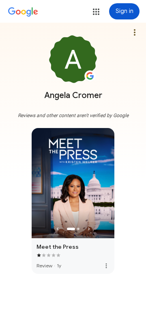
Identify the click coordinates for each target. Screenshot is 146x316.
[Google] (23, 12)
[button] (96, 12)
